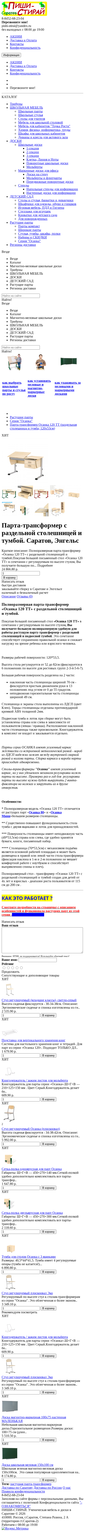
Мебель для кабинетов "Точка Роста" (44, 126)
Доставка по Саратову (17, 1487)
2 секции (32, 152)
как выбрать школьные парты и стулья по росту (14, 388)
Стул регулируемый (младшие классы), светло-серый (39, 1000)
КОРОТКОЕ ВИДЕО (28, 914)
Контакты (17, 44)
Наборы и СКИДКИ (32, 237)
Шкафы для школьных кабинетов (41, 133)
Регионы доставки (23, 244)
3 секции (32, 156)
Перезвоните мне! (22, 88)
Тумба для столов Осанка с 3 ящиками (29, 1256)
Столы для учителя (31, 118)
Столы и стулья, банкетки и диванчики (45, 200)
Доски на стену (37, 174)
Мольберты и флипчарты (44, 178)
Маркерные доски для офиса (38, 170)
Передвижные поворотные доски (49, 181)
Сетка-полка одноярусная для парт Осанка (32, 1169)
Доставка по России (48, 1487)
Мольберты (34, 167)
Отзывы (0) (25, 596)
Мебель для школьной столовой (40, 122)
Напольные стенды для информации (52, 189)
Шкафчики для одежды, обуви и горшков (47, 204)
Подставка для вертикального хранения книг (33, 1040)
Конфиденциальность (25, 47)
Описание (9, 596)
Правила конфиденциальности (23, 1491)
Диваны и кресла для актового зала (43, 137)
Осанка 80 (36, 812)
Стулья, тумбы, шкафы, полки (39, 233)
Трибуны (16, 104)
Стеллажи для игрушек (34, 211)
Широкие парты (29, 230)
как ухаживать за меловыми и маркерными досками (68, 388)
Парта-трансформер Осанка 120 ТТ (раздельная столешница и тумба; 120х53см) (43, 426)
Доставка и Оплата (23, 40)
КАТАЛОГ (9, 97)
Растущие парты (21, 222)
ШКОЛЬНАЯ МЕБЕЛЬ (26, 107)
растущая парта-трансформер (30, 1484)
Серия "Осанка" (29, 241)
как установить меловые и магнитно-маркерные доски (39, 388)
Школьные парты (30, 111)
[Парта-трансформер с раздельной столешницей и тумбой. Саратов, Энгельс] (25, 483)
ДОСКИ (16, 141)
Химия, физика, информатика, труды (44, 130)
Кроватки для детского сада (37, 215)
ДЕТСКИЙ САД (21, 196)
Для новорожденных (32, 219)
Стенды (23, 185)
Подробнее (45, 565)
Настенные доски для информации (51, 193)
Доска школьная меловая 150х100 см (27, 1465)
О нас (67, 1487)
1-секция (32, 148)
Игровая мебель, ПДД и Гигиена (41, 207)
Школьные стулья (30, 115)
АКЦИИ (16, 36)
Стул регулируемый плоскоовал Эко (27, 1293)
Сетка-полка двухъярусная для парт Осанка (32, 1213)
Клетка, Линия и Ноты (42, 159)
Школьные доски (30, 144)
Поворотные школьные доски (47, 163)
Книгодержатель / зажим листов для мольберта (35, 1080)
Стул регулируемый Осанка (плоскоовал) (31, 1129)
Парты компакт (29, 226)
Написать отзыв (13, 581)
